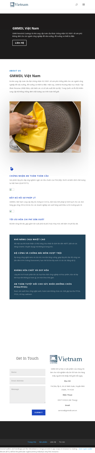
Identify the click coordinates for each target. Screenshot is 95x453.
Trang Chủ (32, 442)
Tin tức (62, 442)
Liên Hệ (19, 42)
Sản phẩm (43, 442)
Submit (39, 412)
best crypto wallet (85, 449)
